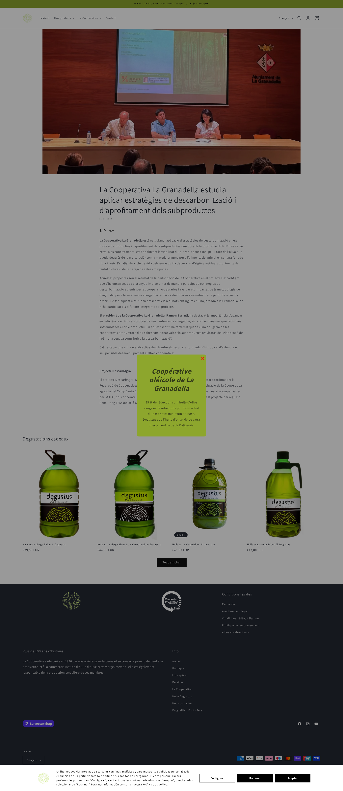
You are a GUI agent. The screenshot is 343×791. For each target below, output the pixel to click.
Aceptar (292, 778)
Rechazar (254, 778)
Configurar (217, 778)
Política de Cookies (155, 784)
